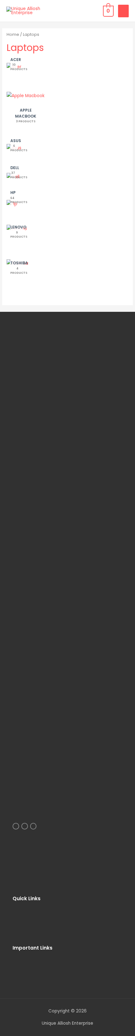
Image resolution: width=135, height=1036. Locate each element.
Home (13, 34)
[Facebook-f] (33, 826)
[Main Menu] (123, 11)
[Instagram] (16, 826)
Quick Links (26, 898)
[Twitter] (24, 826)
